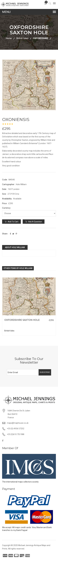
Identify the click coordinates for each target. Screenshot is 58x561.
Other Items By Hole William (18, 268)
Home (9, 38)
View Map (43, 315)
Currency (6, 208)
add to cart (12, 222)
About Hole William (15, 247)
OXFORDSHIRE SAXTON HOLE (22, 320)
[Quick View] (29, 296)
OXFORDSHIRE (40, 38)
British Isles (22, 38)
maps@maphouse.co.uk (17, 423)
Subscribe (45, 372)
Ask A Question (35, 222)
